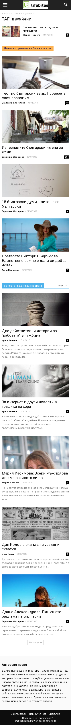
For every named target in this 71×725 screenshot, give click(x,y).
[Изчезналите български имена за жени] (35, 126)
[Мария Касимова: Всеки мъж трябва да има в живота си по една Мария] (35, 452)
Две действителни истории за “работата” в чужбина (29, 333)
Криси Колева (9, 340)
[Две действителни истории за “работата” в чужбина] (35, 309)
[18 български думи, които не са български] (35, 180)
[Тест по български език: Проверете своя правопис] (35, 72)
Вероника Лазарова (13, 156)
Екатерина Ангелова (13, 102)
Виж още (34, 642)
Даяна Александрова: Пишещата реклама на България (31, 614)
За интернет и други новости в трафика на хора (29, 404)
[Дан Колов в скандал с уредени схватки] (35, 523)
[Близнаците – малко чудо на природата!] (11, 31)
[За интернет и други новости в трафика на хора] (35, 381)
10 (67, 103)
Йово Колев (8, 554)
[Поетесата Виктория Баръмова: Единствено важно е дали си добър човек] (35, 235)
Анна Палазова (10, 270)
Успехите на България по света (23, 285)
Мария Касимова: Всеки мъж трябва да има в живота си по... (35, 475)
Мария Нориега (31, 34)
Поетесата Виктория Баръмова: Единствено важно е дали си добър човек (34, 260)
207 (66, 157)
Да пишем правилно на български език (27, 48)
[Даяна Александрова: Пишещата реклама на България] (35, 591)
